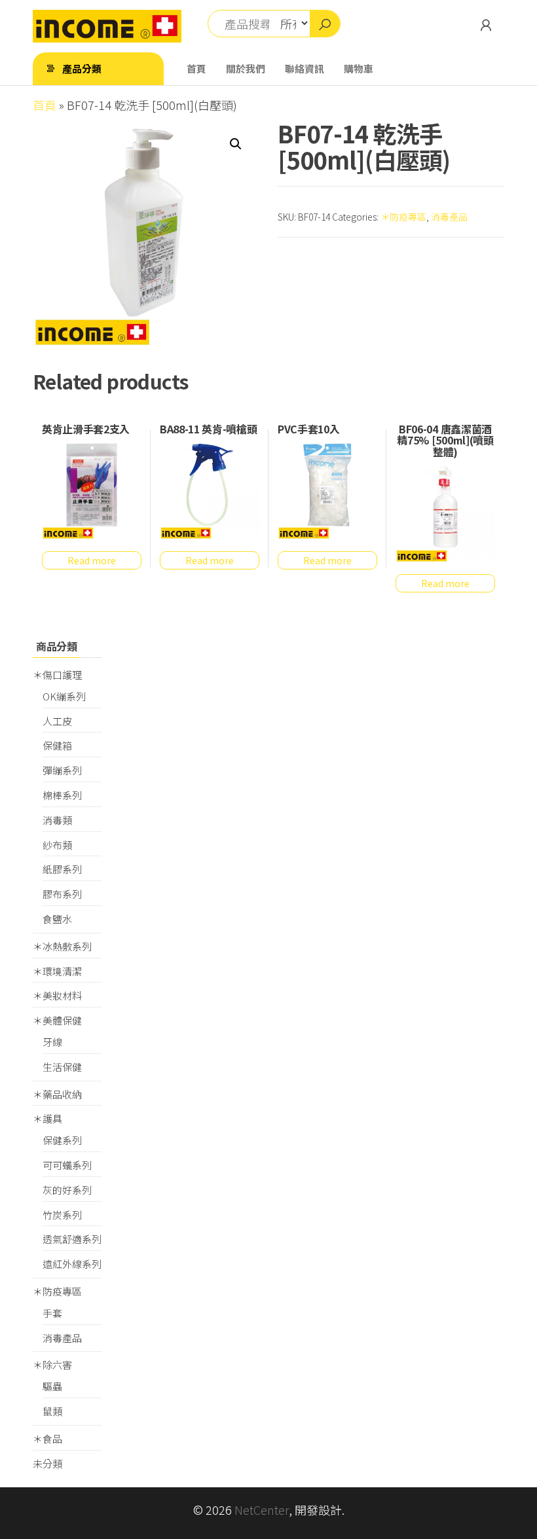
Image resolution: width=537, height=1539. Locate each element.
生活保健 (62, 1067)
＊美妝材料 (57, 995)
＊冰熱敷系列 (62, 946)
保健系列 (62, 1140)
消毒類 (57, 820)
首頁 (196, 68)
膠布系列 (62, 894)
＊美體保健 (57, 1020)
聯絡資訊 (304, 68)
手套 (52, 1313)
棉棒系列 (62, 795)
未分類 (47, 1463)
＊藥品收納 (57, 1094)
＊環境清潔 (57, 971)
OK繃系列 (64, 696)
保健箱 (57, 745)
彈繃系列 (62, 770)
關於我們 (245, 68)
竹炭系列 (62, 1215)
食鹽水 (57, 919)
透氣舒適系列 (72, 1239)
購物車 (358, 68)
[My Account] (485, 24)
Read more (91, 560)
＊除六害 (52, 1364)
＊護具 (47, 1118)
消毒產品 (449, 216)
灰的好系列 (67, 1190)
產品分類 (82, 68)
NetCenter (261, 1509)
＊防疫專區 (403, 216)
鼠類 (52, 1411)
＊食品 (47, 1438)
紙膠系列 (62, 869)
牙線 (52, 1042)
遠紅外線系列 (72, 1264)
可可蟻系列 (67, 1165)
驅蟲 (52, 1386)
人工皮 (57, 721)
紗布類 (57, 845)
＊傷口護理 (57, 674)
